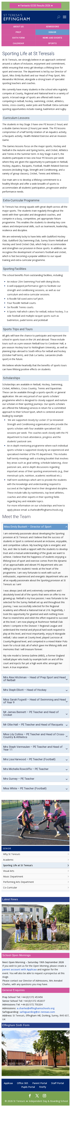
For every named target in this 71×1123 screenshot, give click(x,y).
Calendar (18, 43)
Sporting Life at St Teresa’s (18, 865)
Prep (18, 32)
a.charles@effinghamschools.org (35, 1008)
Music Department (13, 876)
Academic (8, 859)
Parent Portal (39, 1083)
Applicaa (8, 1083)
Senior (52, 32)
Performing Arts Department (18, 881)
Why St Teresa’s (11, 854)
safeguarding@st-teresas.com (37, 1011)
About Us (18, 27)
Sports (52, 43)
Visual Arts (8, 870)
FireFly (42, 1086)
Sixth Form (18, 38)
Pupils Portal (28, 1086)
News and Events (52, 38)
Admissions (52, 27)
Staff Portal (57, 1083)
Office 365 (22, 1083)
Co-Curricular (10, 887)
